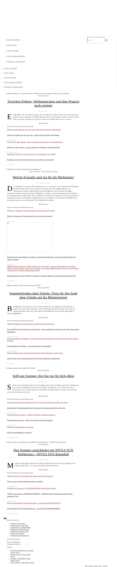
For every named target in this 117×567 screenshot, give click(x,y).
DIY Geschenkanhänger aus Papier (19, 432)
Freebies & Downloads (16, 62)
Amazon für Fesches (18, 523)
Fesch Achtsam (43, 95)
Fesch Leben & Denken (16, 56)
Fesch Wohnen (13, 51)
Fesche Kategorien (13, 542)
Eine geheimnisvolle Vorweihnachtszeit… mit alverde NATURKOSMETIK (33, 509)
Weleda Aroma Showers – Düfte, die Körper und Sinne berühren (30, 420)
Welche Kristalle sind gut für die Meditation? (43, 177)
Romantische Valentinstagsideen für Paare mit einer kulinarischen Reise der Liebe (36, 408)
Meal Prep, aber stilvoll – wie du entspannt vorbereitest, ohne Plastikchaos (33, 147)
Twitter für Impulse (17, 534)
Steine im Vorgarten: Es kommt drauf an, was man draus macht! (30, 216)
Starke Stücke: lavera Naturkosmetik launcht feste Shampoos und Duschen (33, 358)
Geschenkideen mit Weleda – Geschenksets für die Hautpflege (29, 346)
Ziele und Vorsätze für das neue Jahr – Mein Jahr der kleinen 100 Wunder (33, 135)
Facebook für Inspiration (19, 525)
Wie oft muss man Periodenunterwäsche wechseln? (25, 481)
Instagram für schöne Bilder (21, 527)
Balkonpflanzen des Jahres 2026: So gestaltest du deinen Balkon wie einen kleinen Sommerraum (41, 276)
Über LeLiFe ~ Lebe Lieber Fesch (22, 563)
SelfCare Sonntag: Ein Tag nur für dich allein (43, 376)
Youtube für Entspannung (20, 536)
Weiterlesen (43, 123)
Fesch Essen (12, 45)
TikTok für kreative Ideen (20, 532)
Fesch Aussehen (13, 40)
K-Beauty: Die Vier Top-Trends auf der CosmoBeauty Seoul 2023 (30, 160)
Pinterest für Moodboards (20, 529)
